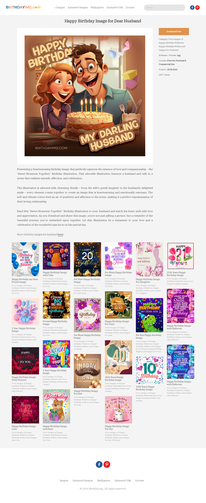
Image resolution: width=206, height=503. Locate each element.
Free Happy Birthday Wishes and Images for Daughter (148, 290)
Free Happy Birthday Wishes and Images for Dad (86, 402)
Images (60, 7)
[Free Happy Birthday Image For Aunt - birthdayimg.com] (118, 305)
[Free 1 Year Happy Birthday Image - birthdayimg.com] (25, 311)
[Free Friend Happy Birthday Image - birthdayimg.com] (56, 305)
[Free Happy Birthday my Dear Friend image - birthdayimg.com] (25, 259)
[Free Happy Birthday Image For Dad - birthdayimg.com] (87, 371)
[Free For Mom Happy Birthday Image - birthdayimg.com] (87, 315)
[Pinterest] (197, 7)
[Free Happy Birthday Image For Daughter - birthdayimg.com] (149, 259)
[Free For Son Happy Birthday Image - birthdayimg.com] (149, 315)
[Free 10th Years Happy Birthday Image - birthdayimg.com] (149, 370)
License (130, 7)
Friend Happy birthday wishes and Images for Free (24, 290)
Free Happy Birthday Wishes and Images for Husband (172, 46)
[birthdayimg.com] (23, 8)
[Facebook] (192, 7)
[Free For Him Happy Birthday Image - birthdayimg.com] (87, 259)
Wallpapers (97, 7)
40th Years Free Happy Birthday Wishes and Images (118, 388)
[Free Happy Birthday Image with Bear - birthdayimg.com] (56, 406)
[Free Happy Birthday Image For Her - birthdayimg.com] (118, 409)
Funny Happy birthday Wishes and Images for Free (55, 283)
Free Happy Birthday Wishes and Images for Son (148, 346)
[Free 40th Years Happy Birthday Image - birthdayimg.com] (118, 357)
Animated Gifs (114, 7)
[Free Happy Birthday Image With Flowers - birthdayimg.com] (25, 361)
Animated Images (78, 7)
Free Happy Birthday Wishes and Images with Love (24, 437)
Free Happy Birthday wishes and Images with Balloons (179, 337)
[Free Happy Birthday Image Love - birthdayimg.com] (25, 409)
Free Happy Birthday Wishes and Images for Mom (86, 346)
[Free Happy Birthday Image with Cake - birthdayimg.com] (56, 256)
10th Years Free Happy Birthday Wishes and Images (149, 398)
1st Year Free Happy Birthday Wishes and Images (24, 339)
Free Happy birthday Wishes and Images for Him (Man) (86, 290)
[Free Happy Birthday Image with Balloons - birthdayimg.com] (180, 306)
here (60, 234)
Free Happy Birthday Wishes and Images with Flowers (24, 388)
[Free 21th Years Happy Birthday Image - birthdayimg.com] (180, 256)
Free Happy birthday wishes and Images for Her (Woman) (117, 437)
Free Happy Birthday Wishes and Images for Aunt (117, 332)
